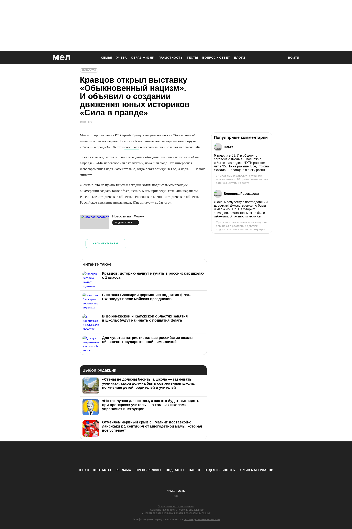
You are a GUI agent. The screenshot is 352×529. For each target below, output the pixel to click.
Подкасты (175, 470)
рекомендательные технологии (202, 519)
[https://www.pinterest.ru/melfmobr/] (187, 455)
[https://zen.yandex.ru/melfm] (153, 455)
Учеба (121, 57)
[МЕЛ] (61, 57)
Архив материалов (256, 470)
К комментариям (105, 243)
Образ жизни (142, 57)
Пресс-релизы (148, 470)
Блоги (239, 57)
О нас (84, 470)
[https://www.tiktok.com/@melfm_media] (176, 455)
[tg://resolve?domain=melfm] (142, 455)
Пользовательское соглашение (176, 506)
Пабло (194, 470)
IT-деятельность (220, 470)
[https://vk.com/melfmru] (165, 455)
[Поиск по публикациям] (280, 58)
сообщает (131, 147)
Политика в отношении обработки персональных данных (177, 513)
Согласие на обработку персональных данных (177, 509)
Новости (89, 70)
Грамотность (170, 57)
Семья (106, 57)
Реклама (123, 470)
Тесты (192, 57)
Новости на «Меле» (128, 216)
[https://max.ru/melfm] (210, 455)
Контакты (102, 470)
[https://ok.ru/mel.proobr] (198, 455)
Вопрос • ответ (216, 57)
